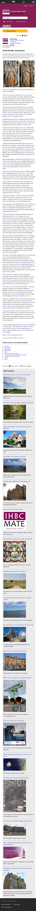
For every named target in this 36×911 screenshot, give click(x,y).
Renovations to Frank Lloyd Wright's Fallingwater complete (17, 402)
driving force (29, 159)
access (8, 219)
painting (9, 274)
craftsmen (13, 110)
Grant (9, 91)
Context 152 (25, 324)
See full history (6, 47)
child (33, 223)
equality (13, 300)
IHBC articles (7, 350)
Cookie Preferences (6, 904)
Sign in (31, 5)
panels (10, 218)
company (19, 161)
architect (23, 147)
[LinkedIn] (24, 35)
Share (6, 366)
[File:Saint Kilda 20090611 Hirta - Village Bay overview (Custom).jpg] (14, 472)
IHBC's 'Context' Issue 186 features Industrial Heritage (16, 677)
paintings (11, 269)
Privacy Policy (16, 904)
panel (18, 223)
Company (5, 163)
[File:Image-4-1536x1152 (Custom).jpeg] (14, 393)
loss (21, 185)
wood (27, 255)
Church (26, 269)
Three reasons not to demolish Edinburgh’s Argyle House (17, 821)
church (22, 95)
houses (19, 264)
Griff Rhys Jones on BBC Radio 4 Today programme (16, 481)
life (3, 131)
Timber (6, 357)
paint (27, 268)
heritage (29, 328)
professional (32, 154)
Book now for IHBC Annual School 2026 (13, 720)
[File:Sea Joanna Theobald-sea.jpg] (14, 617)
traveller (31, 290)
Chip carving (7, 347)
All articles (5, 26)
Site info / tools (22, 21)
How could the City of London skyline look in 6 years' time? (17, 625)
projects (4, 168)
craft (17, 201)
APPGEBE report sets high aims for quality (13, 571)
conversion (13, 229)
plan (26, 216)
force (17, 119)
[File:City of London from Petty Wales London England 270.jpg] (14, 641)
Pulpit (5, 352)
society (29, 124)
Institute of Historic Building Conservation (13, 338)
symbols (20, 278)
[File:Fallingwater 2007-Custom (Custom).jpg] (14, 419)
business (25, 114)
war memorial (16, 311)
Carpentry (6, 346)
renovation (5, 97)
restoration (27, 95)
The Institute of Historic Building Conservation (15, 354)
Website (12, 44)
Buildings (25, 342)
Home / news (9, 21)
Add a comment (15, 366)
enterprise (20, 112)
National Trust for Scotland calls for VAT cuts (14, 651)
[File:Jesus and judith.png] (19, 61)
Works (5, 112)
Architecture (13, 328)
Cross (30, 311)
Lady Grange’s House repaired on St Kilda (13, 456)
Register (26, 5)
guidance (15, 147)
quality (14, 308)
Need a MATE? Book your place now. (12, 509)
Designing (18, 342)
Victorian (9, 95)
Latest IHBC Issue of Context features (12, 777)
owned (19, 199)
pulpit (6, 214)
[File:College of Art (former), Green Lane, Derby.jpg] (14, 500)
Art (3, 112)
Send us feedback (27, 366)
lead (25, 290)
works (30, 149)
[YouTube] (26, 35)
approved (23, 207)
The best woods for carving (11, 353)
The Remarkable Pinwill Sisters (15, 335)
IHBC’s (20, 324)
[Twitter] (22, 35)
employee (5, 114)
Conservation (7, 349)
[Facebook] (20, 35)
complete (12, 149)
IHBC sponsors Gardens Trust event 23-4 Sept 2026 (16, 374)
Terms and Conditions (6, 907)
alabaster (27, 264)
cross (30, 258)
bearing (14, 278)
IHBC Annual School (8, 748)
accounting (13, 185)
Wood (5, 359)
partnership (11, 171)
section (15, 264)
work (27, 56)
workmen (22, 150)
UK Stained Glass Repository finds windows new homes (17, 539)
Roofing (25, 777)
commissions (19, 189)
